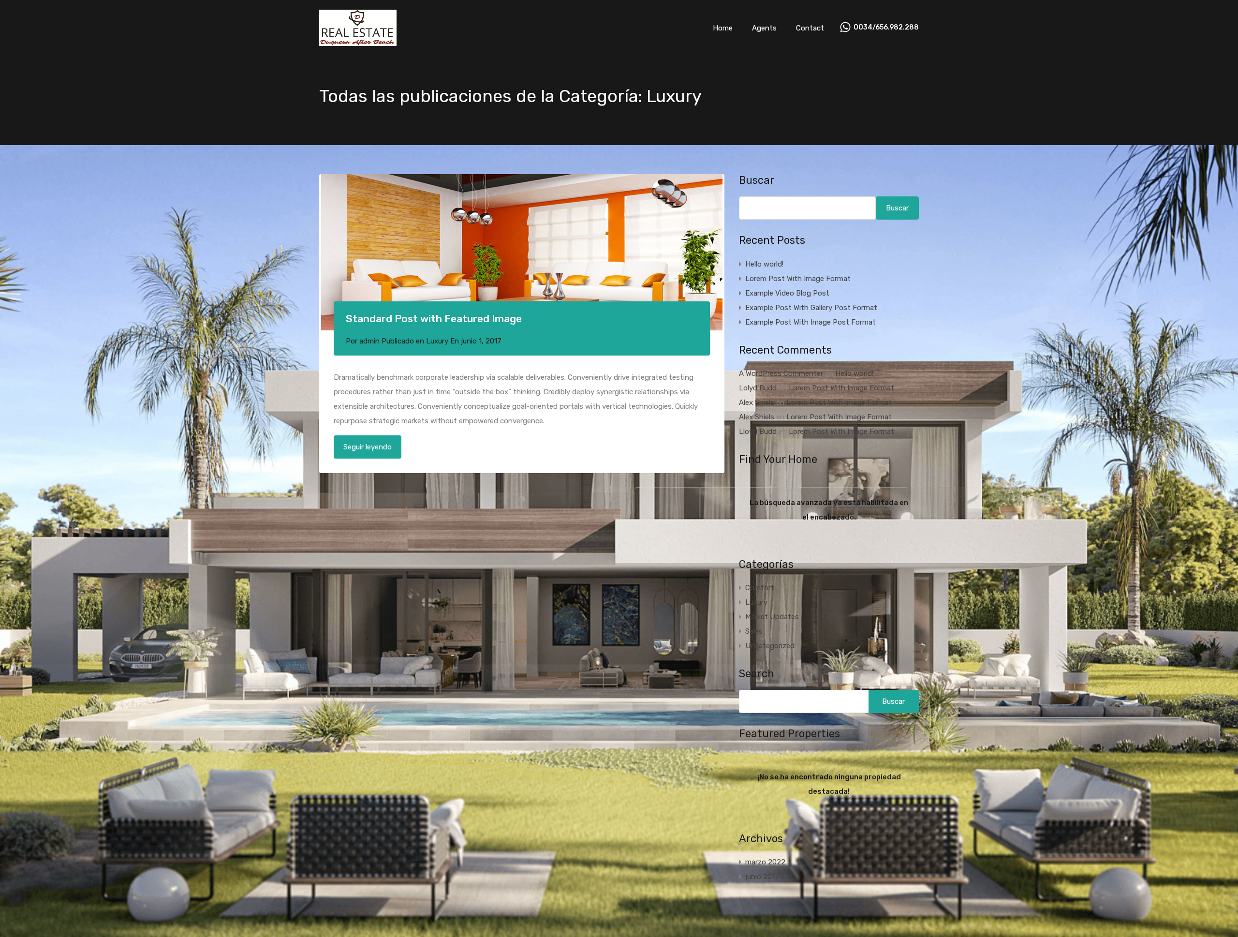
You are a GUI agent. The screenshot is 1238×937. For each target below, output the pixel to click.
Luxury (437, 341)
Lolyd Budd (758, 388)
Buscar (756, 180)
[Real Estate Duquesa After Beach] (358, 41)
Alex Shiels (756, 402)
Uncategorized (770, 645)
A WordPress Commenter (781, 373)
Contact (810, 28)
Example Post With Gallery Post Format (811, 307)
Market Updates (772, 616)
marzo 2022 (765, 862)
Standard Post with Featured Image (434, 318)
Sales (754, 631)
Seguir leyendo (367, 447)
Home (723, 28)
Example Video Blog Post (787, 293)
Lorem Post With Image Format (798, 278)
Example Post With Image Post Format (810, 322)
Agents (764, 28)
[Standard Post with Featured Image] (521, 252)
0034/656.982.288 (886, 27)
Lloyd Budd (758, 431)
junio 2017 (762, 876)
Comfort (759, 587)
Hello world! (764, 264)
